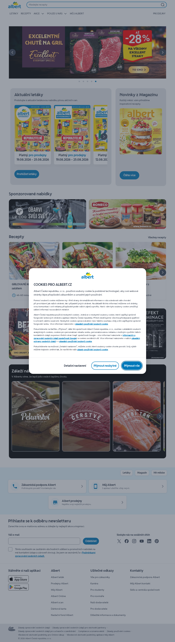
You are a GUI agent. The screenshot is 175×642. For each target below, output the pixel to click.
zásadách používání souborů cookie (91, 324)
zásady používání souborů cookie (92, 349)
